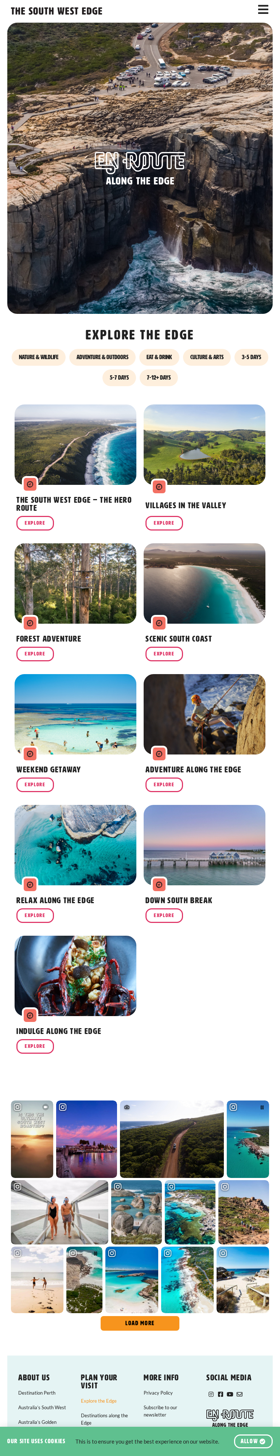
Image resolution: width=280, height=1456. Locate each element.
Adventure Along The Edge (193, 769)
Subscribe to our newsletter (160, 1411)
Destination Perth (36, 1393)
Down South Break (179, 900)
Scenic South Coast (179, 639)
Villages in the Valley (185, 505)
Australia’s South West (42, 1407)
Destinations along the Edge (104, 1419)
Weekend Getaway (48, 769)
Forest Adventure (48, 639)
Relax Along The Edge (55, 900)
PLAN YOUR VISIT (99, 1381)
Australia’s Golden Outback (37, 1425)
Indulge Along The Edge (58, 1031)
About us (34, 1377)
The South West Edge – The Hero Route (74, 504)
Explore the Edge (99, 1401)
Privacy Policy (158, 1393)
